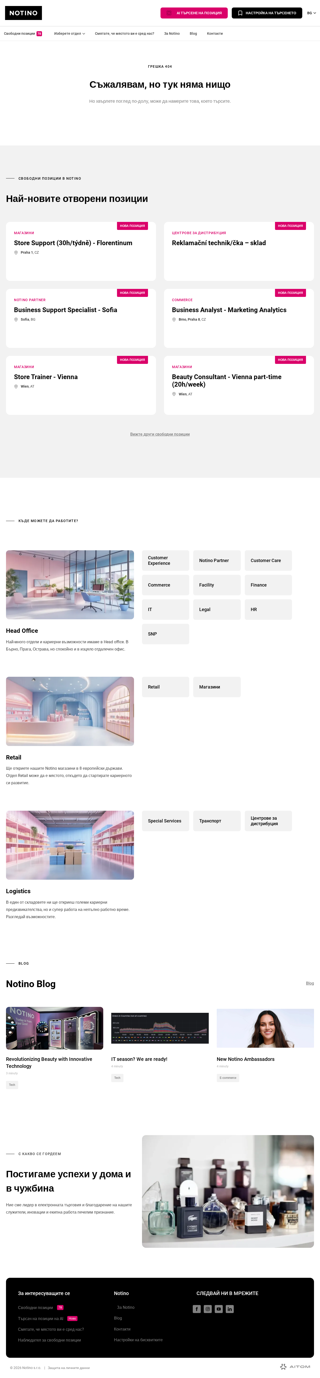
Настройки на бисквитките (138, 1340)
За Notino (172, 33)
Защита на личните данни (69, 1368)
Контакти (215, 33)
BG (309, 13)
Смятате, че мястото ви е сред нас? (124, 33)
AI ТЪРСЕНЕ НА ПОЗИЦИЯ (198, 13)
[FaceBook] (197, 1309)
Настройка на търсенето (271, 13)
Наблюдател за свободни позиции (49, 1340)
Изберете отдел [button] (66, 33)
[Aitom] (295, 1367)
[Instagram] (208, 1309)
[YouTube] (219, 1309)
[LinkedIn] (230, 1309)
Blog (193, 33)
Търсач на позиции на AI (47, 1318)
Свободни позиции (22, 33)
